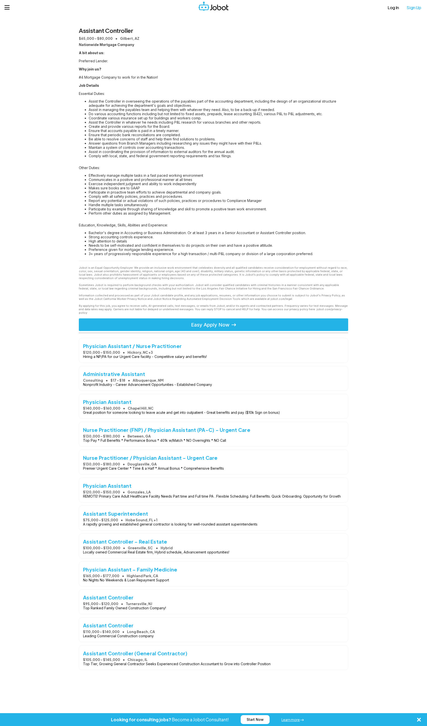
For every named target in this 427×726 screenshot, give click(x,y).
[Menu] (7, 7)
